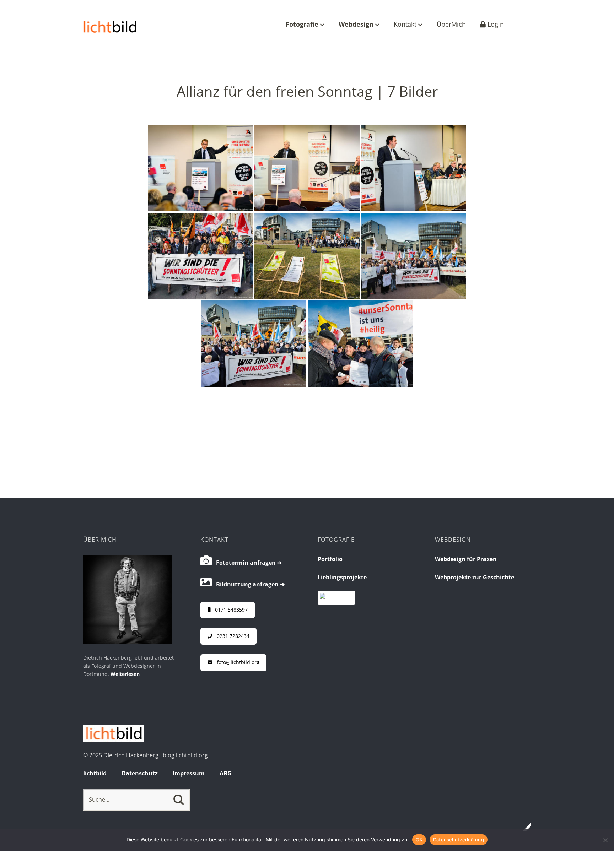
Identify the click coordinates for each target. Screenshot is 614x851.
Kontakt (406, 24)
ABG (226, 773)
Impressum (189, 773)
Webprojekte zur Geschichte (474, 577)
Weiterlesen (125, 674)
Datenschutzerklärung (458, 839)
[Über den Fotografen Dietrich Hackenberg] (127, 641)
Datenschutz (140, 773)
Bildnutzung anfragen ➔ (248, 584)
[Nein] (605, 840)
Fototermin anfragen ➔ (247, 563)
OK (419, 839)
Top (523, 827)
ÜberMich (451, 24)
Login (495, 24)
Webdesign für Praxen (466, 559)
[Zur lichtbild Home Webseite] (113, 739)
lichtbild (95, 773)
